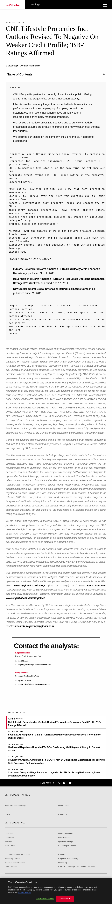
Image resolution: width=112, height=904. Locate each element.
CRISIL (7, 814)
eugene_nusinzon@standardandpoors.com (34, 665)
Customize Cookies (45, 898)
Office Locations (11, 867)
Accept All (65, 898)
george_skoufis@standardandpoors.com (34, 684)
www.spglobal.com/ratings (30, 585)
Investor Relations (65, 834)
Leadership (62, 863)
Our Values (9, 834)
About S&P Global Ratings (15, 806)
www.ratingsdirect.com (92, 585)
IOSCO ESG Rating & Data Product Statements (76, 867)
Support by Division (12, 859)
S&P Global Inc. (15, 823)
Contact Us (62, 814)
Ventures (8, 842)
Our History (9, 838)
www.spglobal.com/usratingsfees (25, 598)
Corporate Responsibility (68, 859)
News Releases (64, 838)
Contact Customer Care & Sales (17, 855)
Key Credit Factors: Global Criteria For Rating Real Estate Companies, (54, 288)
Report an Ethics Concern (15, 863)
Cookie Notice (24, 893)
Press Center (10, 846)
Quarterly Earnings (65, 842)
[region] (56, 891)
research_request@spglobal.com (34, 626)
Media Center (63, 806)
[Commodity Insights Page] (59, 783)
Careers (61, 855)
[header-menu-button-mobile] (105, 4)
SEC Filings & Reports (67, 846)
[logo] (12, 5)
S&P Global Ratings (17, 795)
